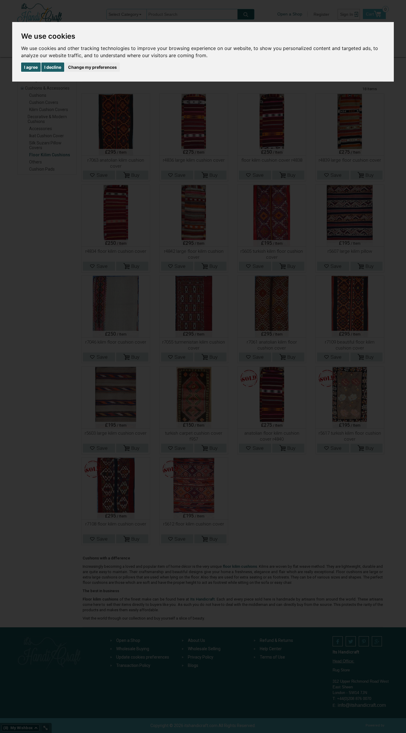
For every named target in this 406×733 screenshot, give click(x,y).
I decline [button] (52, 67)
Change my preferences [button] (92, 67)
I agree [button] (31, 67)
